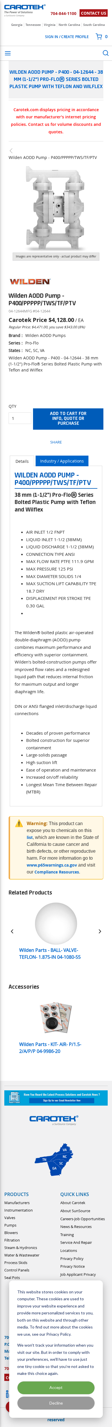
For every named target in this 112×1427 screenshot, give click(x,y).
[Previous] (12, 931)
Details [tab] (22, 461)
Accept (56, 1387)
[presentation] (22, 461)
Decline (56, 1403)
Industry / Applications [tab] (62, 461)
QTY (12, 406)
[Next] (99, 931)
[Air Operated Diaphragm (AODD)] (14, 150)
